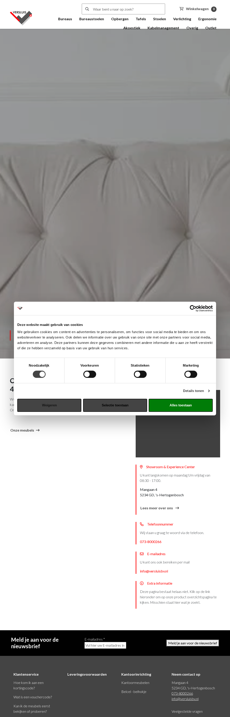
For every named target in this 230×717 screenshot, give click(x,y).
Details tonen (193, 391)
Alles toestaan (181, 405)
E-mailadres (94, 639)
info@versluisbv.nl (154, 571)
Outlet (211, 28)
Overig (192, 28)
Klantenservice (26, 674)
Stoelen (159, 19)
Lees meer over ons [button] (157, 508)
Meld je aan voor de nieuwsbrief (192, 643)
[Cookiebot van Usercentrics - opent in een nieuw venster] (193, 308)
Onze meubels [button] (22, 430)
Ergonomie (207, 19)
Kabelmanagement (163, 28)
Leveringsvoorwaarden (87, 674)
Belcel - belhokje (133, 691)
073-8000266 (150, 541)
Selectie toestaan (115, 405)
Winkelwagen (200, 9)
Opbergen (119, 19)
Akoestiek (131, 28)
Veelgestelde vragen (187, 711)
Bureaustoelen (91, 19)
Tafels (141, 19)
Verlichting (182, 19)
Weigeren (49, 405)
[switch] (89, 374)
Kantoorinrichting (136, 674)
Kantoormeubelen (135, 682)
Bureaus (65, 19)
